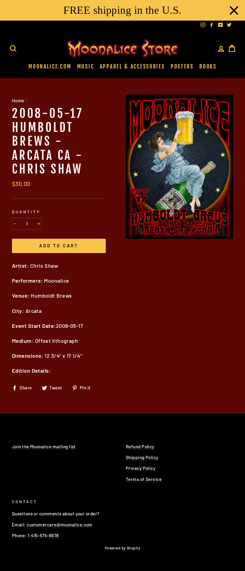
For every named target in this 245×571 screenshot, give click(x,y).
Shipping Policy (142, 457)
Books (208, 66)
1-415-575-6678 (43, 535)
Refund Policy (140, 446)
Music (85, 66)
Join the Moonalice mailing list (44, 446)
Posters (182, 66)
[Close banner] (234, 10)
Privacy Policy (140, 468)
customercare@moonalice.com (60, 524)
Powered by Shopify (122, 548)
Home (18, 100)
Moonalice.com (49, 66)
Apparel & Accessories (132, 66)
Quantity (26, 211)
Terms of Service (144, 479)
